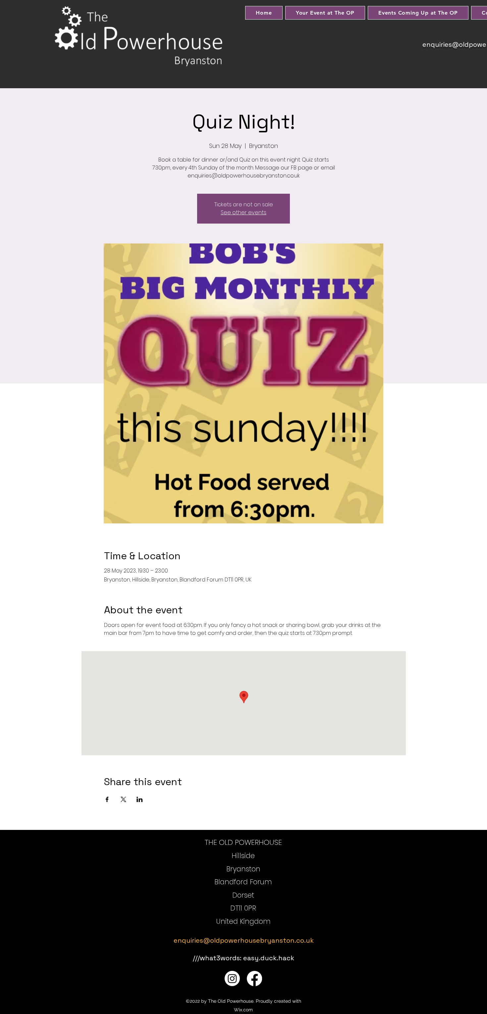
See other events (243, 212)
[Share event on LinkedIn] (139, 799)
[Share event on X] (123, 799)
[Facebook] (254, 978)
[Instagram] (232, 978)
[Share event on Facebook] (107, 799)
